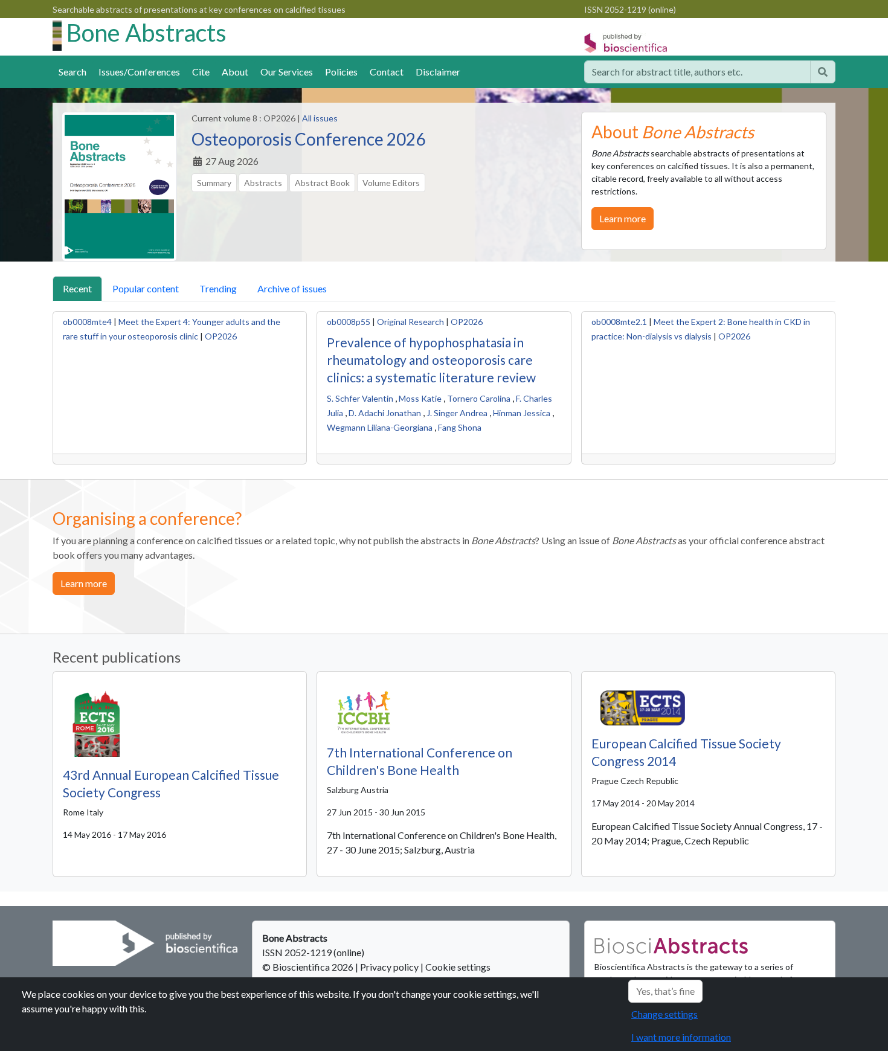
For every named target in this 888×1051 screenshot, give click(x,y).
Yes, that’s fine (665, 991)
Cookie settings (458, 966)
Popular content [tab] (145, 288)
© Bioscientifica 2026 (308, 966)
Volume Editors (391, 183)
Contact (387, 71)
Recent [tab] (77, 288)
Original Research (410, 322)
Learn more (622, 218)
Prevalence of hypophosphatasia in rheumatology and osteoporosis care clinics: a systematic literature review (431, 360)
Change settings (664, 1014)
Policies (341, 71)
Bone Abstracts (146, 32)
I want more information (681, 1037)
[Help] (822, 71)
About (235, 71)
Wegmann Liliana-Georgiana (380, 427)
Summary (214, 183)
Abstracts (263, 183)
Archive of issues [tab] (292, 288)
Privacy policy (389, 966)
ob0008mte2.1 (619, 322)
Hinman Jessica (521, 413)
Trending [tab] (218, 288)
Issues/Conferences (139, 71)
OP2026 (221, 336)
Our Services (286, 71)
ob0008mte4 (87, 322)
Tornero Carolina (478, 398)
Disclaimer (438, 71)
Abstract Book (322, 183)
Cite (201, 71)
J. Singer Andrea (456, 413)
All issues (320, 118)
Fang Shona (459, 427)
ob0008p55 (348, 322)
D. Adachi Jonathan (385, 413)
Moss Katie (420, 398)
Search (72, 71)
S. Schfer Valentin (360, 398)
